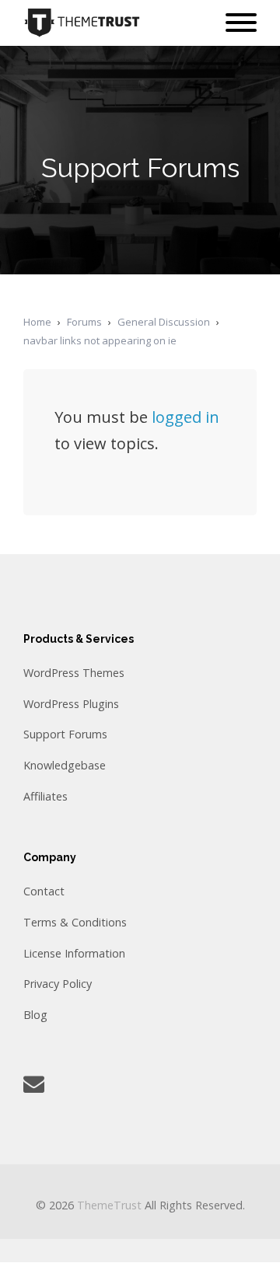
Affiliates (45, 796)
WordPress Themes (73, 672)
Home (37, 322)
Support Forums (65, 734)
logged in (185, 416)
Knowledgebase (64, 765)
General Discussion (163, 322)
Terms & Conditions (75, 922)
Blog (35, 1014)
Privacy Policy (57, 983)
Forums (84, 322)
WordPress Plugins (71, 703)
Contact (44, 891)
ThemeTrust (109, 1205)
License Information (74, 953)
